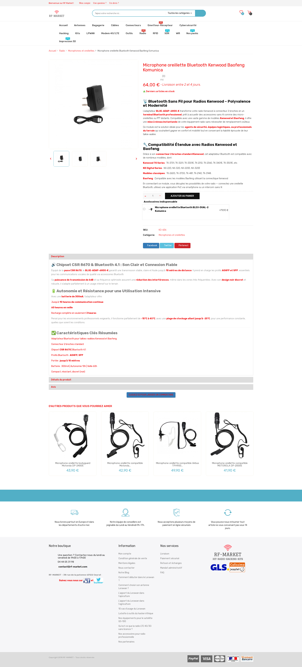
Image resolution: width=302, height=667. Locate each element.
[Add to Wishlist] (53, 65)
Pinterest (183, 245)
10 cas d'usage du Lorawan (131, 608)
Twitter (168, 245)
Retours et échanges (171, 563)
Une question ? (99, 3)
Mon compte (84, 3)
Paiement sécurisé (169, 558)
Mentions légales (126, 563)
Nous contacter (126, 568)
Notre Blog (123, 572)
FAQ (162, 572)
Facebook (152, 245)
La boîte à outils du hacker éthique (135, 613)
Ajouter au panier (182, 195)
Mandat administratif (171, 568)
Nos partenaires (126, 641)
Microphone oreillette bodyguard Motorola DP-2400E (72, 464)
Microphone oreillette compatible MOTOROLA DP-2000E (230, 464)
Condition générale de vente (132, 558)
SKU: (145, 230)
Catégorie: (149, 235)
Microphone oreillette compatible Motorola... (125, 464)
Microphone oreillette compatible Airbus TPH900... (177, 464)
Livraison (164, 553)
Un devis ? (114, 3)
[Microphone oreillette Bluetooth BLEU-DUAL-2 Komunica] (150, 209)
